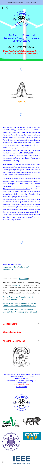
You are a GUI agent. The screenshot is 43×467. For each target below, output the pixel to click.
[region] (21, 2)
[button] (2, 8)
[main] (21, 44)
